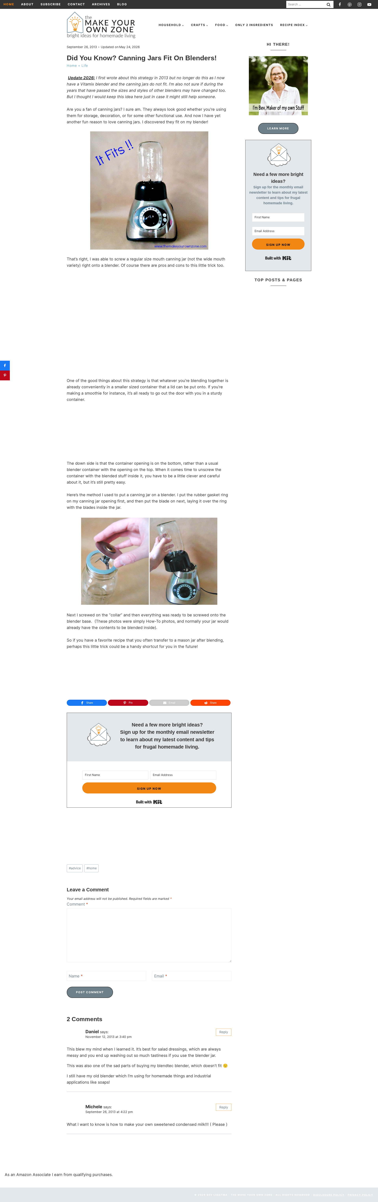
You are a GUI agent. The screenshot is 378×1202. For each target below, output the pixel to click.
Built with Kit (149, 801)
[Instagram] (359, 4)
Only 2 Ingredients (254, 25)
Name (76, 976)
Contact (76, 4)
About (27, 4)
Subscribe (51, 4)
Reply (223, 1032)
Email (160, 976)
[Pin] (5, 375)
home (91, 868)
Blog (122, 4)
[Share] (5, 366)
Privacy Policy (360, 1194)
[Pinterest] (350, 4)
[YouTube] (369, 4)
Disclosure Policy (329, 1194)
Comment (77, 904)
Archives (101, 4)
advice (75, 868)
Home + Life (77, 66)
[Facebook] (340, 4)
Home (9, 4)
